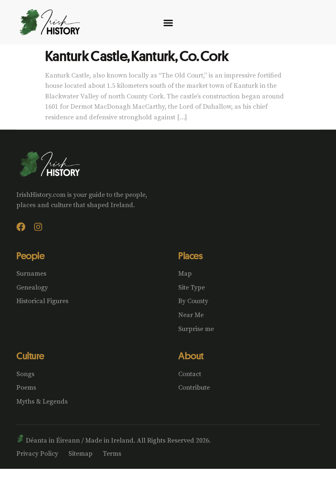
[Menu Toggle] (168, 23)
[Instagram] (38, 226)
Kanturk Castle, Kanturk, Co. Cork (137, 55)
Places (190, 255)
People (30, 255)
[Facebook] (20, 226)
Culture (30, 355)
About (191, 355)
